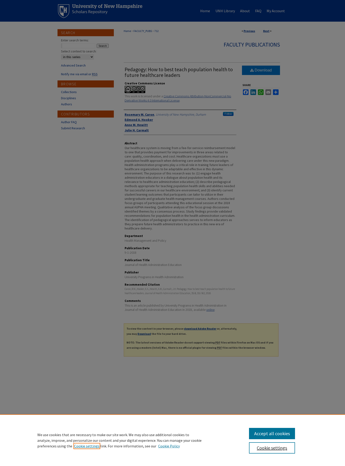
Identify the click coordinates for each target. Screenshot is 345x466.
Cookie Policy (169, 446)
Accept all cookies (272, 433)
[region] (172, 440)
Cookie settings (87, 446)
